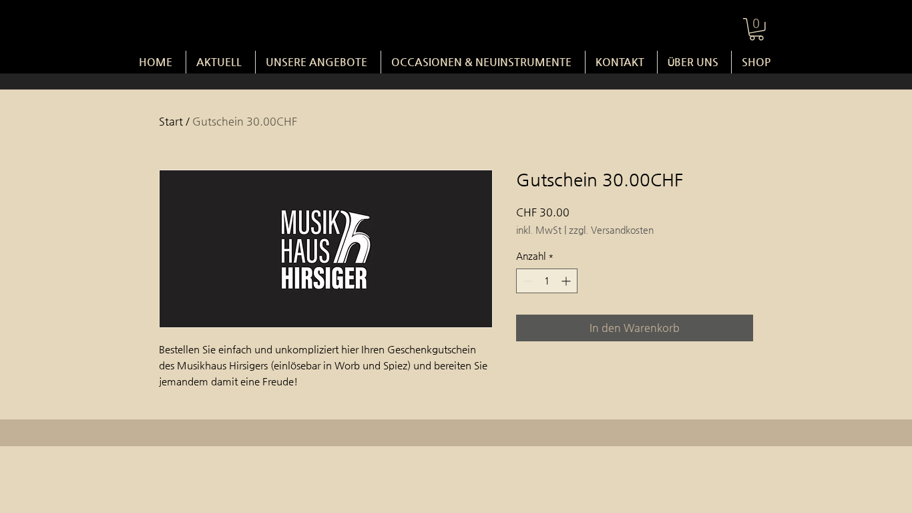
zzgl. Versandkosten (611, 229)
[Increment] (567, 281)
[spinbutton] (547, 281)
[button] (756, 29)
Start (171, 121)
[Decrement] (526, 281)
